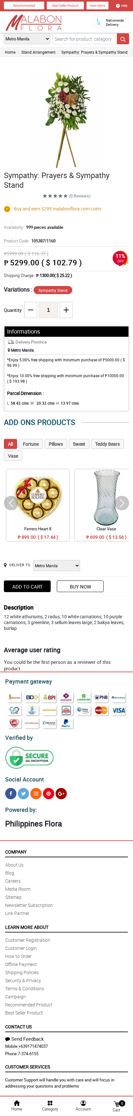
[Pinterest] (48, 793)
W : (42, 403)
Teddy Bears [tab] (107, 444)
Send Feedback (27, 1039)
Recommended (24, 5)
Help (124, 5)
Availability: (33, 227)
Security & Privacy (23, 980)
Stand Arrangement (38, 52)
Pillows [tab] (56, 444)
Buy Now (80, 586)
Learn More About (26, 927)
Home (10, 52)
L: (18, 403)
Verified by (19, 737)
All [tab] (10, 444)
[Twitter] (23, 793)
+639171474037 (33, 1046)
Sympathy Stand (52, 290)
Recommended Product (28, 1005)
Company (15, 852)
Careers (13, 881)
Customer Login (21, 948)
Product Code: (30, 241)
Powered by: (21, 809)
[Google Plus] (61, 793)
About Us (14, 865)
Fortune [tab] (31, 444)
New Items (97, 5)
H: (67, 403)
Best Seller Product (65, 5)
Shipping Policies (22, 972)
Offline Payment (21, 964)
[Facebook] (10, 793)
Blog (9, 873)
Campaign (15, 997)
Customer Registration (27, 940)
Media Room (17, 889)
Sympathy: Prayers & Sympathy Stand (94, 52)
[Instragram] (36, 793)
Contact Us (18, 1027)
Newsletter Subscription (29, 905)
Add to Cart (27, 586)
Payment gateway (28, 681)
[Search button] (123, 38)
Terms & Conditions (24, 988)
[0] (116, 1103)
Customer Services (27, 1067)
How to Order (18, 956)
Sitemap (13, 897)
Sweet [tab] (79, 444)
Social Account (24, 779)
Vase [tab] (13, 456)
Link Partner (17, 913)
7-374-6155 (28, 1054)
